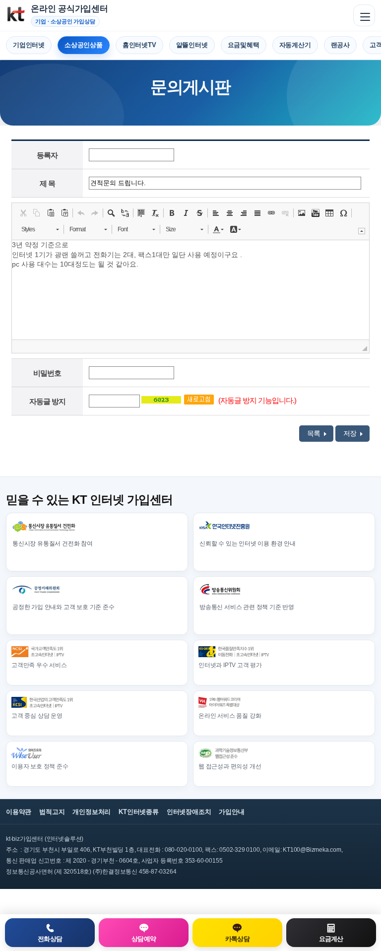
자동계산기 (295, 45)
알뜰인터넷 (192, 45)
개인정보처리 (91, 811)
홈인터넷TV (139, 45)
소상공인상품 (83, 45)
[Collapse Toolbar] (361, 231)
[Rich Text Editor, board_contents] (190, 290)
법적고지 (51, 811)
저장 (350, 433)
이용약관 (18, 811)
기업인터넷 (29, 45)
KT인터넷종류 (139, 811)
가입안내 (231, 811)
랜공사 (340, 45)
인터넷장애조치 (189, 811)
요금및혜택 (243, 45)
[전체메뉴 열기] (364, 15)
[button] (23, 212)
